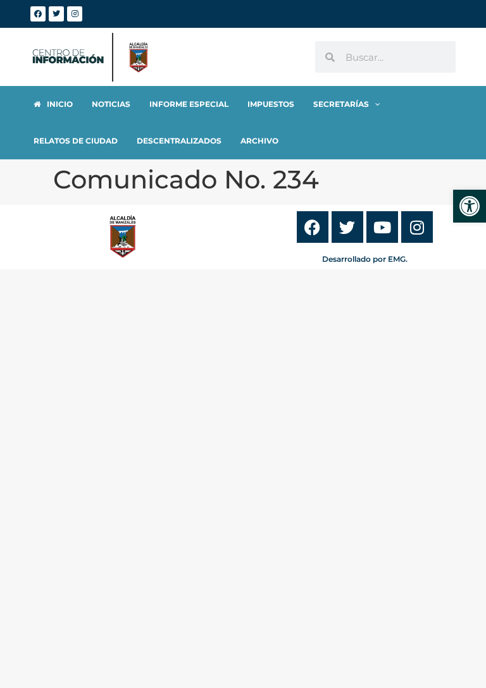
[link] (469, 206)
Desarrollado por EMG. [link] (365, 259)
